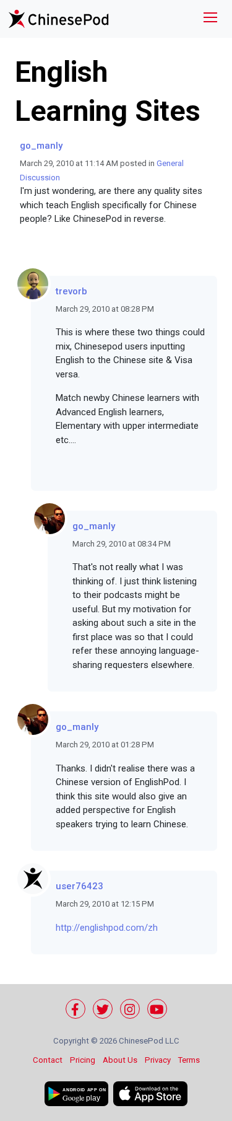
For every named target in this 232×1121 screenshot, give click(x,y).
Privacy (158, 1060)
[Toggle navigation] (210, 19)
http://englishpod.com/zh (107, 927)
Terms (189, 1060)
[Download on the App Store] (150, 1093)
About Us (120, 1060)
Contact (47, 1060)
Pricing (82, 1060)
